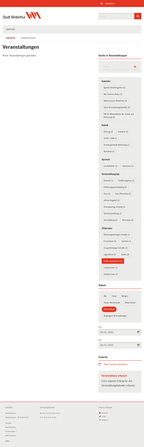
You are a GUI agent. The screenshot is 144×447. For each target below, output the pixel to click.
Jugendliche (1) (110, 254)
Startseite (10, 38)
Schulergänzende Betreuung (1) (116, 145)
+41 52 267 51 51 (22, 417)
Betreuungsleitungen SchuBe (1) (117, 235)
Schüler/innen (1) (111, 274)
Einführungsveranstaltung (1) (115, 187)
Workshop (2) (127, 220)
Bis (100, 340)
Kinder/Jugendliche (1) (113, 261)
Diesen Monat (109, 309)
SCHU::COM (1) (110, 138)
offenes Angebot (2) (112, 200)
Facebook (105, 413)
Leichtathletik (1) (110, 166)
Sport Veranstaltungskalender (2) (117, 107)
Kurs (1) (107, 194)
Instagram (105, 420)
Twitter (104, 416)
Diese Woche (130, 303)
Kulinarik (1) (123, 132)
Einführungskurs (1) (126, 180)
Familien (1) (126, 241)
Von (100, 327)
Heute (114, 296)
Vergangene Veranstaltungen (115, 316)
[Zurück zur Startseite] (22, 17)
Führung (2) (108, 132)
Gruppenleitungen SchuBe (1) (116, 248)
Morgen (125, 296)
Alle (105, 296)
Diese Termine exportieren (116, 364)
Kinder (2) (125, 254)
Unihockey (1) (128, 166)
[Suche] (137, 16)
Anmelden (109, 3)
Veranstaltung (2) (110, 220)
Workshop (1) (109, 151)
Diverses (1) (108, 180)
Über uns (10, 29)
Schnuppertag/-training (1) (114, 207)
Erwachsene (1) (110, 241)
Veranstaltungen (28, 38)
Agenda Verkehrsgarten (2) (114, 88)
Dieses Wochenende (112, 303)
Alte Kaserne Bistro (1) (113, 94)
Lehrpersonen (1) (111, 268)
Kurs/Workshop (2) (123, 194)
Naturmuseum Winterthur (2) (115, 101)
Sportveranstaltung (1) (113, 213)
